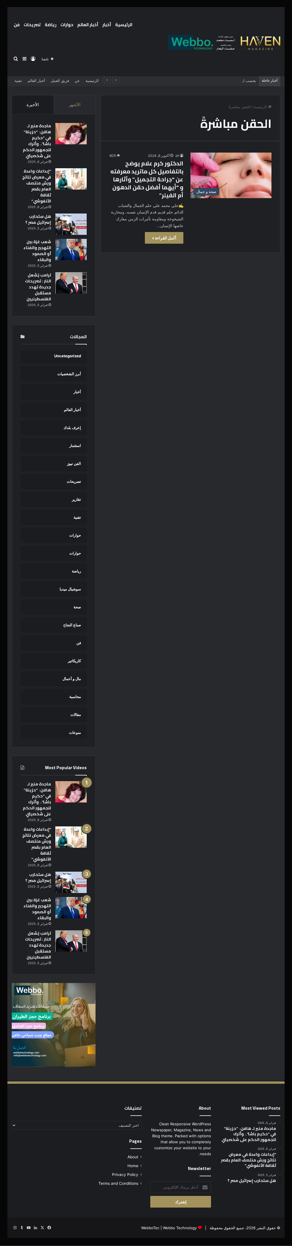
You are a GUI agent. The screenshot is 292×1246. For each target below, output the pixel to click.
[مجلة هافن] (223, 42)
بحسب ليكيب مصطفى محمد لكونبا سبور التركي (218, 80)
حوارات (66, 24)
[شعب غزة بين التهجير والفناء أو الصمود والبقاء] (71, 249)
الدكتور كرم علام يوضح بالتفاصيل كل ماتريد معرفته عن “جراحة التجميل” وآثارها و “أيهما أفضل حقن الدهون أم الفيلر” (146, 179)
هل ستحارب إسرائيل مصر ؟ (38, 219)
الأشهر (74, 104)
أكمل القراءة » (164, 237)
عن (77, 80)
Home (132, 1165)
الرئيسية (123, 24)
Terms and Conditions (118, 1183)
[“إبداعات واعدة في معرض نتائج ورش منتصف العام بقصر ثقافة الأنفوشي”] (71, 179)
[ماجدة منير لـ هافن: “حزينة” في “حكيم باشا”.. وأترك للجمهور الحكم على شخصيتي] (71, 133)
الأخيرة (33, 104)
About (132, 1157)
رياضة (50, 24)
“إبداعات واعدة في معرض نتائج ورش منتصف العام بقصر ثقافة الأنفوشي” (36, 186)
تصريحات (32, 24)
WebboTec (150, 1228)
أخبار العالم (87, 24)
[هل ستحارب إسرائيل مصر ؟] (71, 224)
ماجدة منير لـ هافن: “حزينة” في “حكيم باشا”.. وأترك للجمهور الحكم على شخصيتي (37, 140)
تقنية (18, 80)
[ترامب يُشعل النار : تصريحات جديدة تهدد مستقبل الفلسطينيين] (71, 282)
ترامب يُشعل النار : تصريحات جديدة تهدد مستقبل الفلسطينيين (38, 287)
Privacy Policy (125, 1174)
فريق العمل (60, 80)
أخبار (106, 24)
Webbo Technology (180, 1228)
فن (17, 24)
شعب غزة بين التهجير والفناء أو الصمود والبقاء (37, 250)
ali (177, 155)
